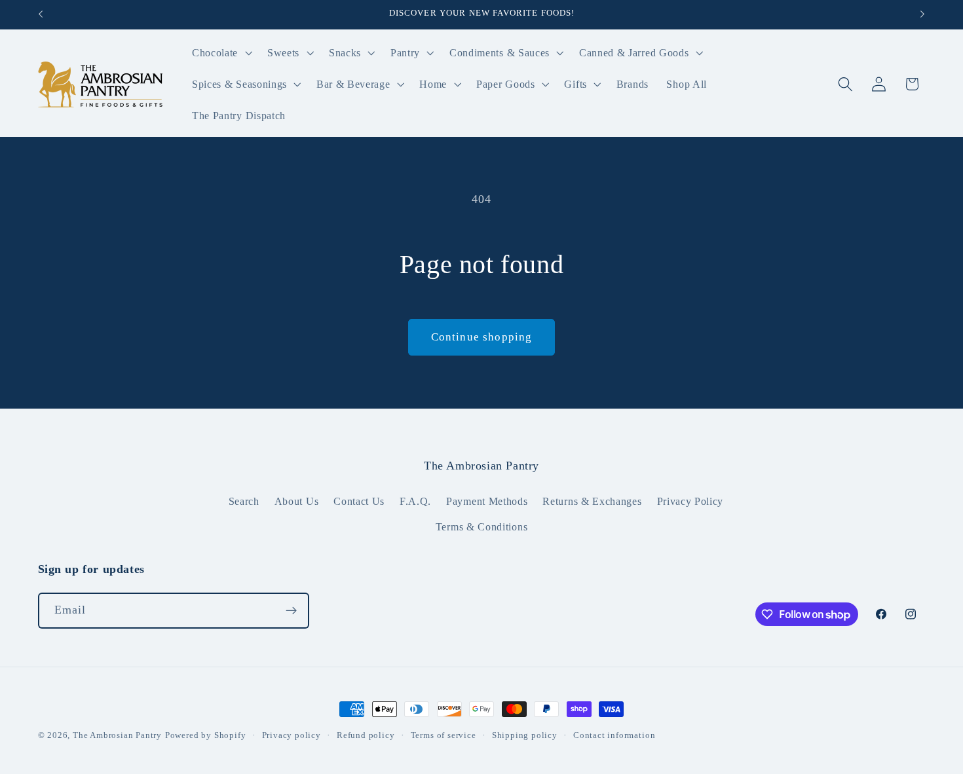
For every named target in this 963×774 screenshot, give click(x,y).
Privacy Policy (690, 501)
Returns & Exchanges (591, 501)
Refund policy (365, 735)
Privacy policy (291, 735)
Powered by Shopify (205, 735)
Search (244, 501)
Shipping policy (524, 735)
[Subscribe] (291, 611)
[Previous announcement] (40, 14)
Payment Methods (486, 501)
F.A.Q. (415, 501)
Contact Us (359, 501)
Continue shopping (482, 337)
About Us (296, 501)
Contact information (614, 735)
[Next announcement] (922, 14)
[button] (220, 53)
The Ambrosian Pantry (117, 735)
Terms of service (443, 735)
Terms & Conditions (481, 526)
